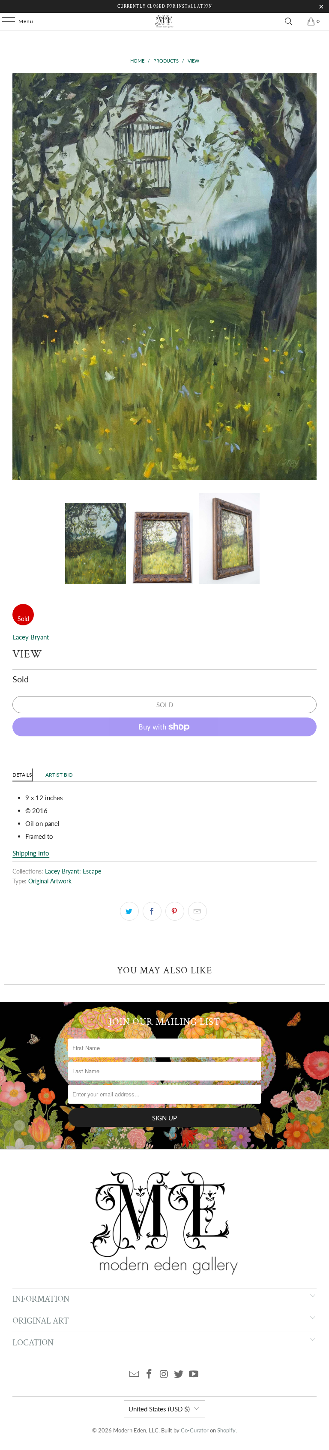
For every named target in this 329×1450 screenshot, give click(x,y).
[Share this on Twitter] (129, 911)
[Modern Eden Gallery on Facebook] (149, 1374)
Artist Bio (59, 775)
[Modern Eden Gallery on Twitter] (179, 1374)
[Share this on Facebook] (152, 911)
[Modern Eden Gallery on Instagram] (164, 1374)
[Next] (310, 276)
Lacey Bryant (30, 637)
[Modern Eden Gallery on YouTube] (194, 1374)
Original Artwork (50, 881)
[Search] (289, 21)
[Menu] (4, 21)
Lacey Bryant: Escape (73, 871)
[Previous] (19, 276)
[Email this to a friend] (197, 911)
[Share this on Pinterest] (174, 911)
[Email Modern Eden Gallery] (134, 1374)
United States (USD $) (159, 1409)
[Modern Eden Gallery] (164, 21)
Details (22, 775)
